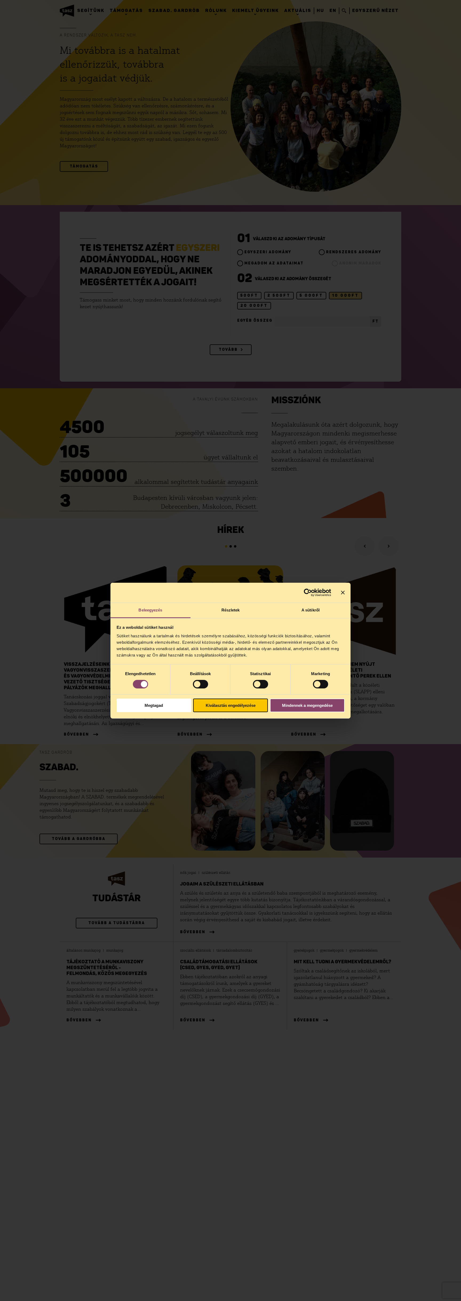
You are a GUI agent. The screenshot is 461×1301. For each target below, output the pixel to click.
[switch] (200, 684)
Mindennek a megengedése (307, 705)
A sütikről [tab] (310, 609)
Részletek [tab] (230, 609)
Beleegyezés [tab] (150, 609)
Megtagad (154, 705)
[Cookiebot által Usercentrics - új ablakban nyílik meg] (307, 593)
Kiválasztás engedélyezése (231, 705)
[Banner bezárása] (343, 592)
